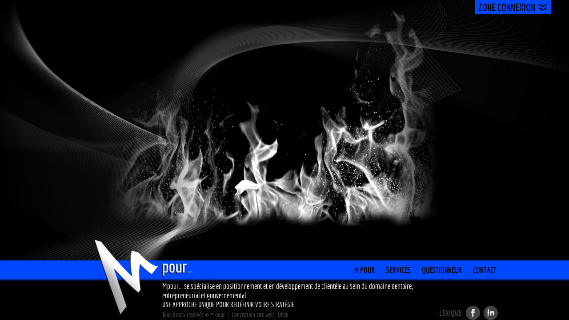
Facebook (473, 313)
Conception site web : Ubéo (260, 314)
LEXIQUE (450, 313)
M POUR (364, 270)
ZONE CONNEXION (506, 7)
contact (485, 270)
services (398, 270)
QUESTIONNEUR (442, 270)
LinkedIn (491, 313)
